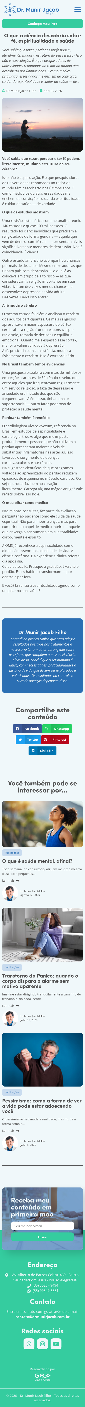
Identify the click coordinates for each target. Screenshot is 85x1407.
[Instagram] (42, 1343)
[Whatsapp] (29, 1343)
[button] (77, 9)
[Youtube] (56, 1343)
